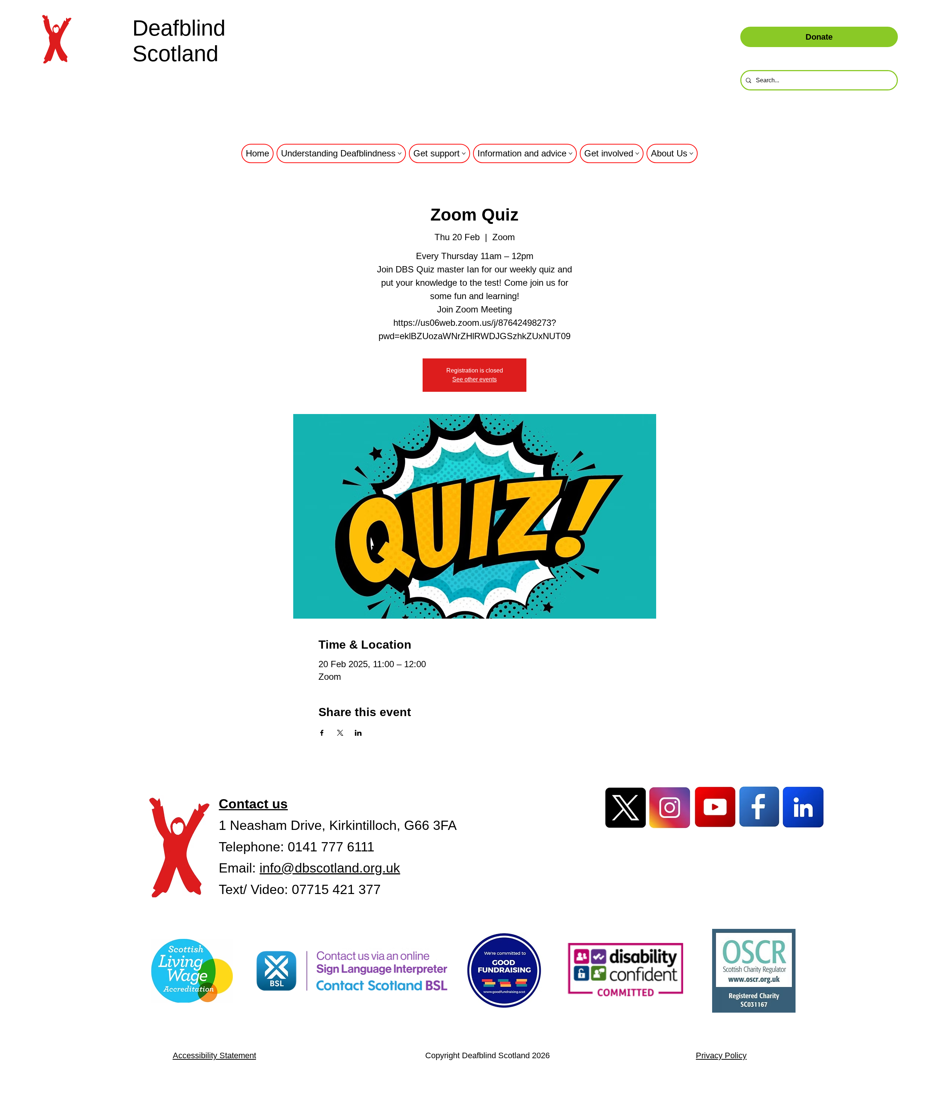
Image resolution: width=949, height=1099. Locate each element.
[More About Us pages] (691, 153)
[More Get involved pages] (637, 153)
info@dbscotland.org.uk (329, 867)
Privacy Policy (721, 1055)
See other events (474, 379)
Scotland (175, 53)
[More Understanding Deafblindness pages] (399, 153)
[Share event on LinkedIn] (358, 733)
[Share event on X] (340, 733)
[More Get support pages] (464, 153)
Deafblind (178, 28)
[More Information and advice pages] (570, 153)
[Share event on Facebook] (321, 733)
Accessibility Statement (214, 1055)
